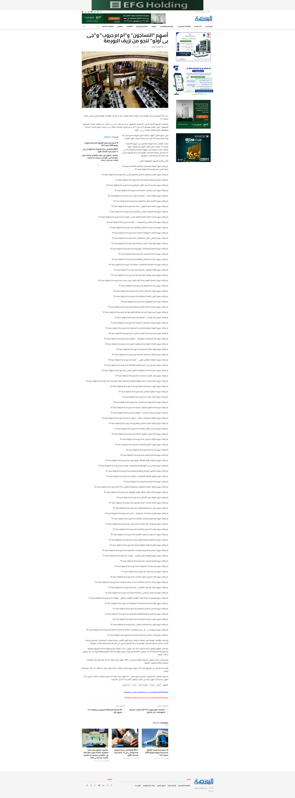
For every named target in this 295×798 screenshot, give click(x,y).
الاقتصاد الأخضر (108, 26)
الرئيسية (209, 26)
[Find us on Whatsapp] (88, 11)
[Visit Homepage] (204, 19)
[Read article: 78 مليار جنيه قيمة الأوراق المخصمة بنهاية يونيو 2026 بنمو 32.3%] (155, 738)
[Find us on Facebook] (100, 11)
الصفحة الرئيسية (184, 785)
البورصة (152, 685)
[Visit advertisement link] (147, 5)
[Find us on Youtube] (91, 11)
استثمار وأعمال (142, 26)
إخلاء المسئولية (149, 785)
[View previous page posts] (102, 165)
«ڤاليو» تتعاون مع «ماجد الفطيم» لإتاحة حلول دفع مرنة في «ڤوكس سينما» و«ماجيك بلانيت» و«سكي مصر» (100, 158)
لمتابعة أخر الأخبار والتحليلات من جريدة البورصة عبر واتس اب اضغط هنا (146, 692)
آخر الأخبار (197, 26)
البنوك (153, 26)
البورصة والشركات (166, 26)
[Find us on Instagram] (85, 11)
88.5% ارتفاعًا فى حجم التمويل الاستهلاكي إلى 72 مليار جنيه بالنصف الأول (100, 150)
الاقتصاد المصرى (184, 26)
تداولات (134, 685)
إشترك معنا (172, 785)
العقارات (129, 26)
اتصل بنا (138, 785)
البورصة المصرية (143, 685)
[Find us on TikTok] (82, 11)
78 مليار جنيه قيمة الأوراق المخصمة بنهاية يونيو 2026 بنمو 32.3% (101, 144)
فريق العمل (161, 785)
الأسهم (159, 685)
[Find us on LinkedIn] (94, 11)
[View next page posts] (98, 165)
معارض (120, 26)
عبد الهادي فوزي (158, 46)
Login (106, 11)
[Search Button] (84, 26)
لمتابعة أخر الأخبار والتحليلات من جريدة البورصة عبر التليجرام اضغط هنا (146, 697)
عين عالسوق (126, 685)
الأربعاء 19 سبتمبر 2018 (140, 46)
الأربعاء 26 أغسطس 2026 (160, 758)
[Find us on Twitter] (98, 11)
